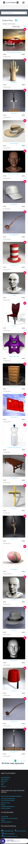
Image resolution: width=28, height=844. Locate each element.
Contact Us (3, 786)
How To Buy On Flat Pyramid (8, 798)
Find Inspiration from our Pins (10, 836)
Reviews (3, 804)
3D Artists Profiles (5, 802)
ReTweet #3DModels (8, 831)
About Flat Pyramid (5, 777)
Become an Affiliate (5, 808)
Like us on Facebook (21, 831)
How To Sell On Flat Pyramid (7, 800)
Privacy (3, 782)
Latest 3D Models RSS (6, 822)
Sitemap (3, 820)
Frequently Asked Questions (7, 806)
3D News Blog (4, 816)
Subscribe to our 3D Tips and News (9, 818)
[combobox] (14, 13)
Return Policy (4, 781)
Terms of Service (5, 779)
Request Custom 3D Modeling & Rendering (11, 796)
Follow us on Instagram (9, 833)
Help (2, 784)
